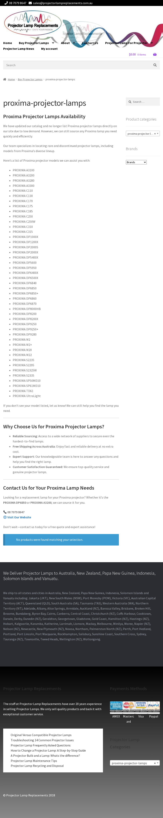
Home (7, 43)
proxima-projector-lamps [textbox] (142, 133)
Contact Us (90, 43)
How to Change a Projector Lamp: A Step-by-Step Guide (48, 750)
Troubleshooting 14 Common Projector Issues (42, 740)
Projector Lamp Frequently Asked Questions (41, 745)
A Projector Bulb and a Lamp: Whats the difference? (45, 756)
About (65, 43)
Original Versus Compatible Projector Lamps (41, 735)
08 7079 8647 (17, 3)
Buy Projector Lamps (34, 43)
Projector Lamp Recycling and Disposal (37, 766)
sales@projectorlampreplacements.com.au (62, 3)
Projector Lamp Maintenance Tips (34, 761)
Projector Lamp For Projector (126, 43)
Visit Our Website (19, 517)
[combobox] (143, 133)
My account (49, 49)
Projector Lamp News (18, 49)
